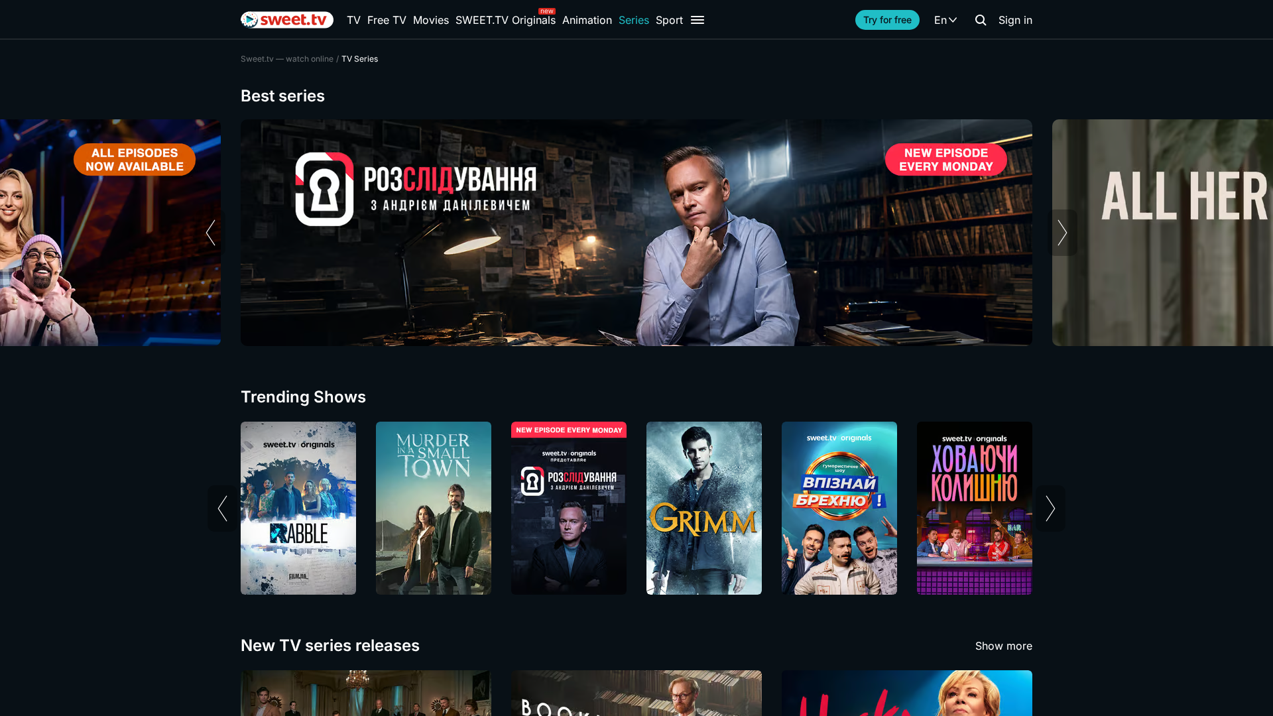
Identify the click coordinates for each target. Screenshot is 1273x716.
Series (634, 20)
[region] (636, 232)
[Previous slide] (210, 232)
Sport (669, 20)
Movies (431, 20)
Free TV (386, 20)
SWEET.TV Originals (505, 20)
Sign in (1015, 20)
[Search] (981, 20)
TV (354, 20)
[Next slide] (1062, 232)
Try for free (887, 19)
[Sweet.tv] (287, 20)
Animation (587, 20)
